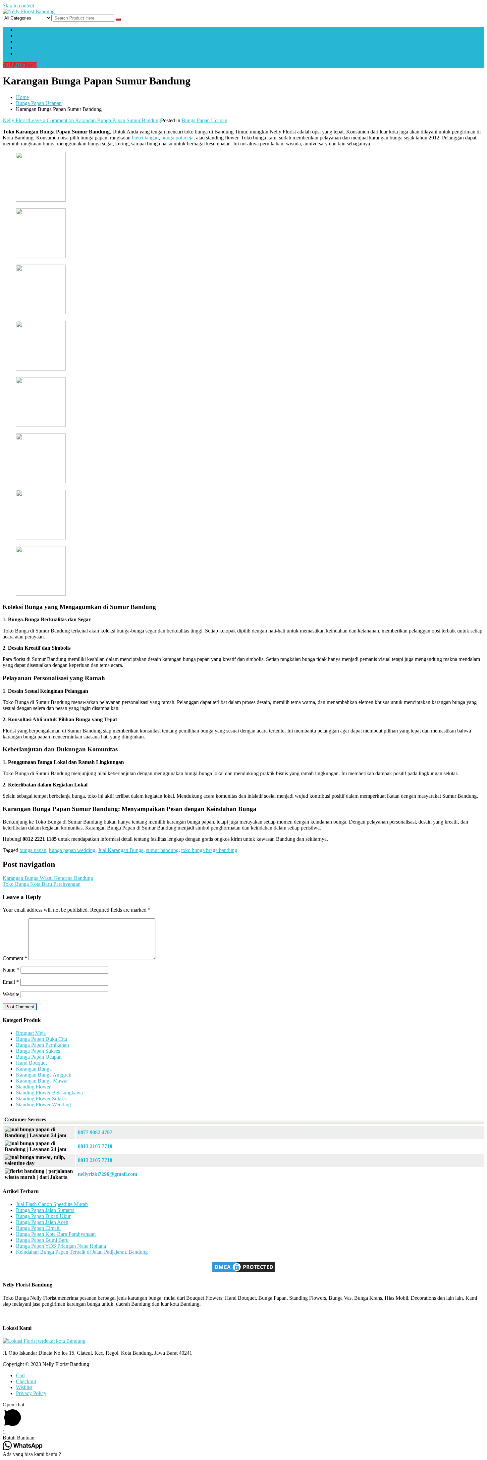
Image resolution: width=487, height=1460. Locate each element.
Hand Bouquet (31, 1063)
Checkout (26, 1381)
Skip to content (18, 5)
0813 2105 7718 (20, 65)
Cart (20, 1375)
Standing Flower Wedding (43, 1104)
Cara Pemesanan (33, 47)
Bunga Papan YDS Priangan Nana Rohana (61, 1246)
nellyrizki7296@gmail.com (107, 1174)
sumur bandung (162, 850)
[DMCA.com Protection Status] (243, 1272)
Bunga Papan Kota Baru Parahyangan (56, 1234)
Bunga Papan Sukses (38, 1051)
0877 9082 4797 (95, 1132)
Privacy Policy (31, 1393)
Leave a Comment (95, 120)
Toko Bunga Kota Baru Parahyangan (42, 884)
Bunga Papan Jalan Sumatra (45, 1210)
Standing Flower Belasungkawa (49, 1092)
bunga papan (33, 850)
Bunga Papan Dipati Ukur (43, 1216)
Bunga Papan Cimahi (38, 1228)
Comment (15, 958)
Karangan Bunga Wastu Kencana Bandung (48, 878)
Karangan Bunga (34, 1069)
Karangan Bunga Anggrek (43, 1075)
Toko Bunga (29, 41)
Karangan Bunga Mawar (42, 1080)
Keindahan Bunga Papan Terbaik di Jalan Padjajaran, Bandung (82, 1252)
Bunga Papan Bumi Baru (42, 1240)
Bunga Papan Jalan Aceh (42, 1222)
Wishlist (24, 1387)
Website (11, 994)
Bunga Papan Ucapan (204, 120)
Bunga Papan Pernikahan (42, 1045)
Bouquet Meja (31, 1033)
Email (11, 982)
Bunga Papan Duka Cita (41, 1039)
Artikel (23, 35)
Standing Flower (33, 1086)
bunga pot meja (177, 137)
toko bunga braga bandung (209, 850)
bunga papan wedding (72, 850)
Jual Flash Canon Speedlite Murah (52, 1204)
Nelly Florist (16, 120)
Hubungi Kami (31, 53)
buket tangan (145, 137)
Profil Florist (29, 29)
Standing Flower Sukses (41, 1098)
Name (11, 970)
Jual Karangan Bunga (120, 850)
